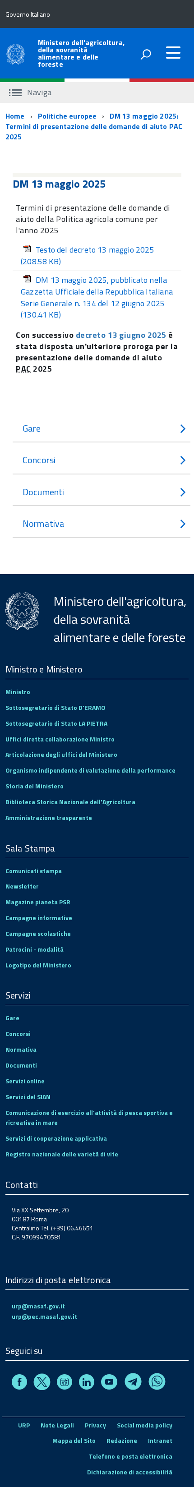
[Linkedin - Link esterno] (86, 1383)
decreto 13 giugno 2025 (121, 335)
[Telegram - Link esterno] (133, 1383)
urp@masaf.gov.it (38, 1306)
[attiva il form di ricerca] (146, 54)
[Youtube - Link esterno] (109, 1383)
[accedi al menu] (173, 53)
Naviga (38, 92)
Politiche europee (67, 115)
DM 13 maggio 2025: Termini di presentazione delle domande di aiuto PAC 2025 (93, 126)
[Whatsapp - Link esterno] (157, 1383)
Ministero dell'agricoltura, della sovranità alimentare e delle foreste (81, 53)
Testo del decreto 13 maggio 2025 (87, 255)
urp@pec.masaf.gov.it (44, 1316)
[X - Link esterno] (42, 1383)
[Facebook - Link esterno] (19, 1383)
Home (15, 115)
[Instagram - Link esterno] (64, 1383)
